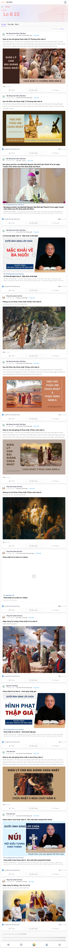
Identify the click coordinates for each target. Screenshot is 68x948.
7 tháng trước (10, 936)
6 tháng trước (10, 753)
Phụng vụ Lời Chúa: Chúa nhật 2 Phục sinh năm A (22, 492)
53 (59, 870)
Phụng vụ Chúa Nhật (22, 298)
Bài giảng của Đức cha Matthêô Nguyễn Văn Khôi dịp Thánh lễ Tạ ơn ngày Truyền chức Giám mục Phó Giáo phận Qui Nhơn (34, 208)
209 (59, 606)
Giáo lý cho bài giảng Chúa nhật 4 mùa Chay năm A (23, 757)
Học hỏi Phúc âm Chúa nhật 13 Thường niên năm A (22, 101)
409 (59, 219)
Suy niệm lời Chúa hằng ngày (24, 35)
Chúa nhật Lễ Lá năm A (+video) (15, 557)
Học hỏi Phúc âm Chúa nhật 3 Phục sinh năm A (21, 367)
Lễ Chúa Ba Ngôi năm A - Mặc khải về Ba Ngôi (20, 236)
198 (59, 286)
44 (4, 804)
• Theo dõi (36, 35)
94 (4, 352)
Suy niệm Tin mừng (21, 617)
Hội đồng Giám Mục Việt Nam (16, 33)
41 (3, 542)
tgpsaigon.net (10, 595)
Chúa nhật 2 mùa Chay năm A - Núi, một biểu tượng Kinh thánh (27, 819)
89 (59, 676)
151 (59, 149)
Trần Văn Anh (10, 751)
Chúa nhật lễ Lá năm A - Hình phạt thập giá (19, 691)
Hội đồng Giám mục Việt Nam (15, 204)
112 (4, 477)
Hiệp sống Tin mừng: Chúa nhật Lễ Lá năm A (20, 621)
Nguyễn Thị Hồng (12, 686)
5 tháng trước (10, 553)
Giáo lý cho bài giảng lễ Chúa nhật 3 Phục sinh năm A (23, 430)
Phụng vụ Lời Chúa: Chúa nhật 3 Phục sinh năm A (22, 302)
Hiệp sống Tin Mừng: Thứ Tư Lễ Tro (16, 885)
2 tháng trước (10, 35)
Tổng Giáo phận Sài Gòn (14, 296)
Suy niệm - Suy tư (21, 160)
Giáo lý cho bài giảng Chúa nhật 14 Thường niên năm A (24, 39)
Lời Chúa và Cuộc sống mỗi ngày (25, 553)
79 (59, 924)
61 (59, 742)
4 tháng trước (10, 298)
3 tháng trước (10, 232)
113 (4, 86)
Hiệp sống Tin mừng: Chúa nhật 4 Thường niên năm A (24, 940)
